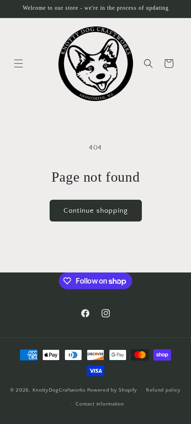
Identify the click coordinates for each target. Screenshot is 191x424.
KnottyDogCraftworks (59, 389)
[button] (18, 63)
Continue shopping (96, 211)
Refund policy (163, 390)
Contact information (100, 404)
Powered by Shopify (112, 389)
